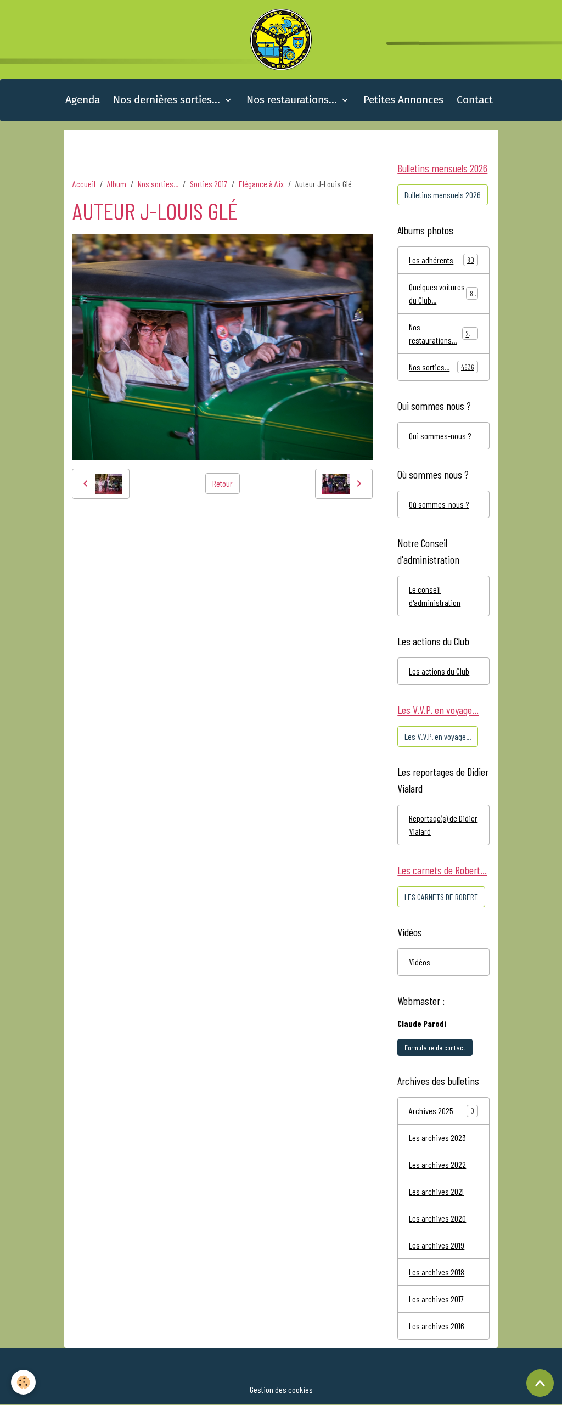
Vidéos (419, 962)
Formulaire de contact (434, 1047)
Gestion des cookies (281, 1389)
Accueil (83, 183)
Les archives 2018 (436, 1272)
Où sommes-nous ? (439, 504)
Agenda (82, 99)
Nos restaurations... (293, 99)
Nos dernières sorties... (168, 99)
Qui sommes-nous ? (440, 435)
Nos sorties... (158, 183)
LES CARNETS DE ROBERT (441, 896)
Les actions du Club (439, 671)
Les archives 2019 (436, 1245)
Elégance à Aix (261, 183)
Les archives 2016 (436, 1325)
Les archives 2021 (436, 1191)
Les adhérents (441, 260)
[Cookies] (23, 1382)
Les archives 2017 (436, 1299)
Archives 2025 (431, 1110)
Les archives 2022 (437, 1164)
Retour (222, 483)
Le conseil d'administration (434, 596)
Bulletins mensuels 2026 (442, 194)
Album (116, 183)
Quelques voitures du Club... (442, 293)
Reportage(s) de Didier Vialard (443, 824)
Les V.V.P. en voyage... (437, 736)
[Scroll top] (540, 1383)
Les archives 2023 (437, 1137)
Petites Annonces (403, 99)
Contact (475, 99)
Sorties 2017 (208, 183)
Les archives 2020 (437, 1218)
